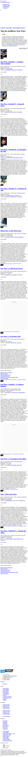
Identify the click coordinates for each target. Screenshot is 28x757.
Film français (5, 694)
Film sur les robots (4, 378)
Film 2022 (5, 721)
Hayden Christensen (9, 538)
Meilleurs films (6, 4)
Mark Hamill (7, 69)
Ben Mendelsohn (19, 237)
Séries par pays (6, 712)
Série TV (5, 699)
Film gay (5, 695)
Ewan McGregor (8, 157)
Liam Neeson (7, 392)
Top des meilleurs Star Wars (19, 27)
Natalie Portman (15, 157)
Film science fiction (7, 697)
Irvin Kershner (9, 68)
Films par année (6, 705)
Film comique (6, 690)
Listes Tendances (6, 716)
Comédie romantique (7, 696)
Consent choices (6, 679)
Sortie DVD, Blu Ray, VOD (9, 733)
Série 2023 (5, 729)
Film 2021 (5, 723)
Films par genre (6, 704)
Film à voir (5, 727)
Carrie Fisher (19, 69)
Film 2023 (5, 720)
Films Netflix (6, 737)
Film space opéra (4, 373)
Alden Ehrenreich (8, 500)
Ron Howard (9, 499)
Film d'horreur (6, 693)
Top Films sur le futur (5, 376)
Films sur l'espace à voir (5, 374)
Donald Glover (22, 500)
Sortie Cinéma (6, 6)
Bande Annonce (6, 735)
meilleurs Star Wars (13, 44)
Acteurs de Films (6, 739)
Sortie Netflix (6, 732)
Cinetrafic (3, 27)
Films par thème (6, 708)
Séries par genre (6, 710)
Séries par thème (6, 714)
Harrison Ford (13, 69)
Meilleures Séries (6, 5)
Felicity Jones (7, 237)
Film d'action (5, 691)
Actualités (5, 8)
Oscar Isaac (19, 342)
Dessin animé (6, 688)
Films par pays (6, 706)
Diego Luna (13, 237)
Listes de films (9, 27)
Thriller (4, 700)
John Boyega (13, 342)
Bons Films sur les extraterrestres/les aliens (9, 377)
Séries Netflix (6, 738)
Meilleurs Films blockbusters (6, 372)
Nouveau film (6, 725)
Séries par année (6, 711)
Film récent (5, 726)
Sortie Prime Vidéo (7, 734)
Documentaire (6, 689)
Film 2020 (5, 724)
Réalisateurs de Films (7, 740)
